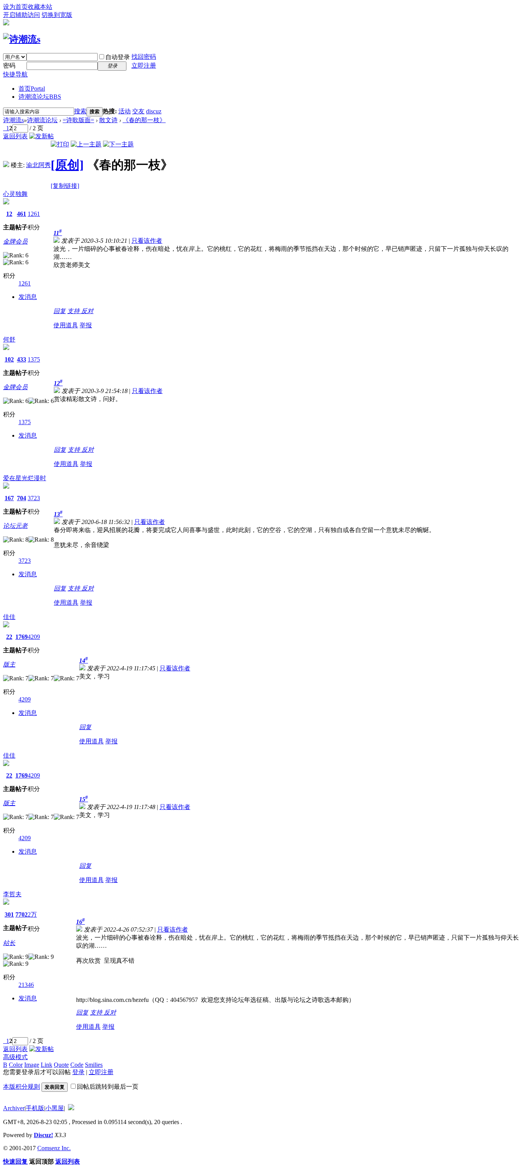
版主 (9, 664)
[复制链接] (65, 185)
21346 (26, 985)
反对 (87, 311)
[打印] (60, 144)
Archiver (14, 1108)
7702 (21, 914)
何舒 (9, 339)
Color (16, 1064)
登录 (78, 1072)
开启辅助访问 (21, 15)
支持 (74, 311)
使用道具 (65, 325)
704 (21, 498)
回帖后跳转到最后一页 (107, 1086)
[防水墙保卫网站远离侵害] (71, 1108)
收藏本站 (40, 6)
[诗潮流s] (21, 39)
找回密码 (143, 56)
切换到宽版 (57, 15)
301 (9, 914)
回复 (59, 311)
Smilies (94, 1064)
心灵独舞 (15, 194)
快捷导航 (15, 74)
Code (76, 1064)
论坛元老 (15, 525)
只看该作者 (146, 240)
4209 (34, 636)
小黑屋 (54, 1108)
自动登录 (117, 57)
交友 (138, 111)
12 (9, 214)
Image (31, 1064)
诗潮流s (13, 120)
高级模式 (15, 1057)
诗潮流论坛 (39, 96)
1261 (34, 214)
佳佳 (9, 617)
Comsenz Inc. (54, 1148)
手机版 (35, 1108)
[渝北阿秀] (6, 165)
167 (9, 498)
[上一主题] (86, 144)
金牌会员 (15, 241)
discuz (153, 111)
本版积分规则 (21, 1086)
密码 (9, 65)
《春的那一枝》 (144, 120)
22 (9, 636)
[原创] (67, 165)
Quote (61, 1064)
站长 (9, 943)
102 (9, 359)
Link (46, 1064)
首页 (31, 88)
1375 (34, 359)
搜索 (80, 111)
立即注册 (143, 65)
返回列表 (15, 136)
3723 (34, 498)
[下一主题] (118, 144)
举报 (86, 325)
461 (21, 214)
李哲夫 (12, 894)
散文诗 (108, 120)
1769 (21, 636)
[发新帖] (41, 136)
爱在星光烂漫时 (24, 478)
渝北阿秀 (38, 165)
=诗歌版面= (78, 120)
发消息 (27, 296)
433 (21, 359)
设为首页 (15, 6)
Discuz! (43, 1135)
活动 (124, 111)
